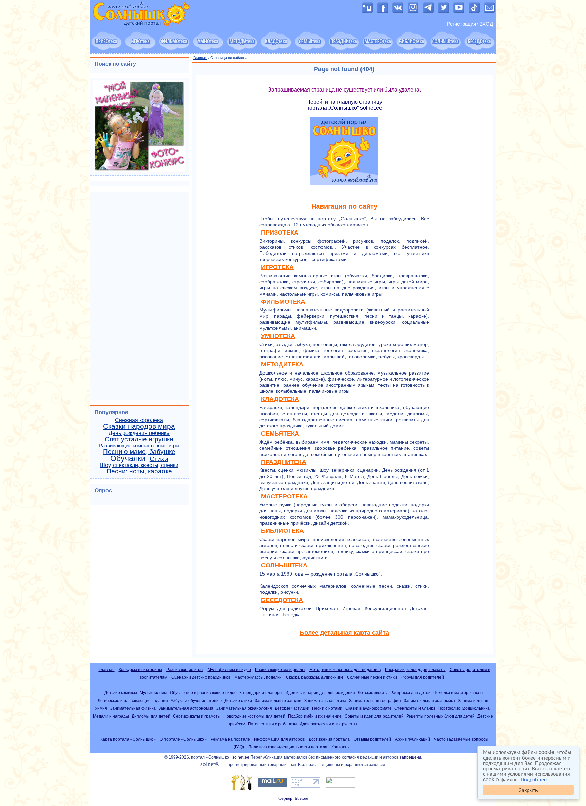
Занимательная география (375, 700)
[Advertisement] (139, 295)
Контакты (340, 747)
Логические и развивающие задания (133, 700)
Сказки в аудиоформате (368, 708)
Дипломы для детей (151, 716)
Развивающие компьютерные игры (139, 445)
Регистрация (461, 24)
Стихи (159, 458)
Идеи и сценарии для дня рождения (320, 692)
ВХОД (486, 24)
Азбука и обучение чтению (196, 700)
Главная (200, 58)
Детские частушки (292, 708)
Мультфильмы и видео (229, 669)
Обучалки (127, 458)
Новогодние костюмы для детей (254, 716)
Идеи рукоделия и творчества (328, 724)
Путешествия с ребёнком (272, 724)
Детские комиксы (120, 692)
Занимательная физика (133, 708)
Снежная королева (139, 420)
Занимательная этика (325, 700)
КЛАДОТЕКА (280, 399)
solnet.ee (240, 757)
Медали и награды (111, 716)
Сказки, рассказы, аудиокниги (314, 677)
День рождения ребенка (139, 433)
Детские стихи (238, 700)
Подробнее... (536, 779)
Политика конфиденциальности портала (287, 747)
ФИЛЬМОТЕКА (283, 301)
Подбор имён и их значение (315, 716)
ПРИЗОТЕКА (279, 232)
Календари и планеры (260, 692)
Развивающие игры (184, 669)
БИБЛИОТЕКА (282, 530)
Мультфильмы (153, 692)
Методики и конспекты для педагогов (345, 669)
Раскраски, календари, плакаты (415, 669)
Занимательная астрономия (185, 708)
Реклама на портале (230, 739)
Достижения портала (329, 739)
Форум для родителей (422, 677)
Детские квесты (373, 692)
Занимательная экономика (429, 700)
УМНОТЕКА (278, 336)
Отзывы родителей (372, 739)
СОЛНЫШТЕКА (284, 565)
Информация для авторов (279, 739)
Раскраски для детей (410, 692)
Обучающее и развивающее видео (203, 692)
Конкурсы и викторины (140, 669)
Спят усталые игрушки (139, 439)
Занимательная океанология (244, 708)
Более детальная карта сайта (344, 632)
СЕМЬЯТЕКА (280, 433)
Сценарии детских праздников (200, 677)
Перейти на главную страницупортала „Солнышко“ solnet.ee (344, 105)
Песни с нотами (327, 708)
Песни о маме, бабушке (139, 451)
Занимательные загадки (278, 700)
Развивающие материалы (280, 669)
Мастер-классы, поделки (258, 677)
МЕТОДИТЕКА (282, 364)
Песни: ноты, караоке (139, 471)
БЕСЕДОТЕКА (282, 600)
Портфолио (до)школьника (464, 708)
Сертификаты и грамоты (197, 716)
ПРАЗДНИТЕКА (283, 462)
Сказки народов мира (139, 426)
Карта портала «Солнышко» (128, 739)
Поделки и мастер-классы (458, 692)
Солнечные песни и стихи (372, 677)
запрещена (410, 757)
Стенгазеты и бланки (414, 708)
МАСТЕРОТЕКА (284, 496)
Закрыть (528, 790)
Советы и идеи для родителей (374, 716)
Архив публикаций (412, 739)
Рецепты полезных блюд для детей (440, 716)
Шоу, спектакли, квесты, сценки (139, 465)
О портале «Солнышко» (183, 739)
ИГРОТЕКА (277, 267)
